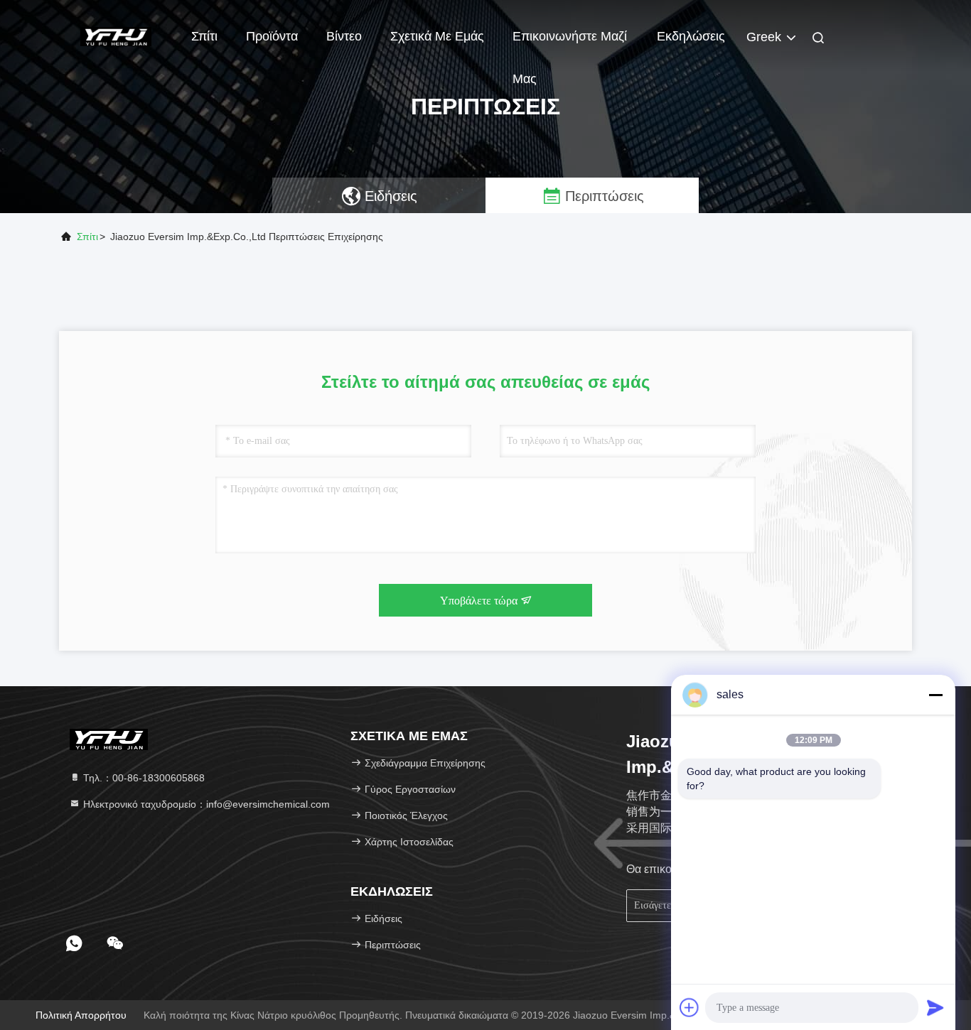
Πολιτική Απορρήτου (81, 1015)
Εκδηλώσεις (691, 36)
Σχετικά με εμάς (437, 36)
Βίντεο (344, 36)
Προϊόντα (272, 36)
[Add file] (689, 1007)
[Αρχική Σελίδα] (115, 35)
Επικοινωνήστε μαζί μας (570, 43)
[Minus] (935, 694)
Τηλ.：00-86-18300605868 (142, 778)
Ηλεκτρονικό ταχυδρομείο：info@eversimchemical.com (205, 804)
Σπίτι (204, 36)
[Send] (935, 1007)
